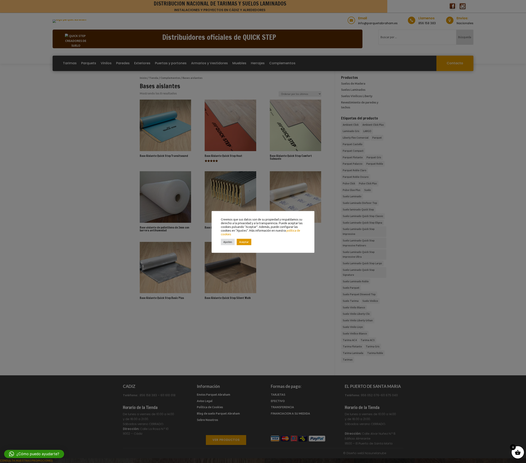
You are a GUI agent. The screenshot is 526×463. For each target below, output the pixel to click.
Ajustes (227, 241)
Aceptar (244, 241)
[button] (34, 454)
